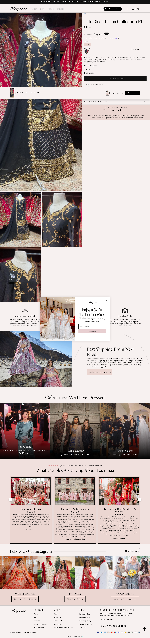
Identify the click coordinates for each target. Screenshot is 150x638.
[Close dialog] (106, 300)
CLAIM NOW (92, 331)
